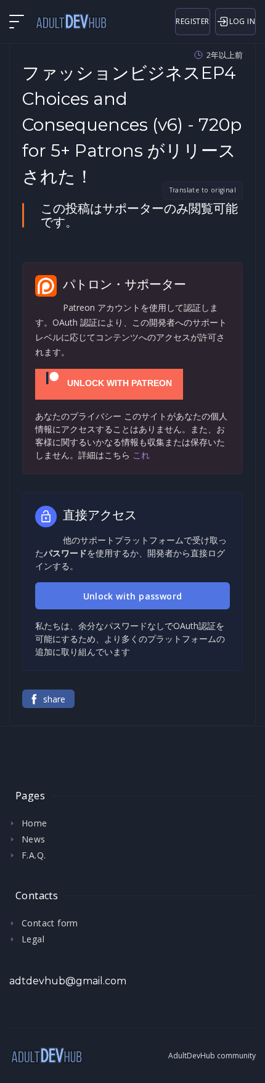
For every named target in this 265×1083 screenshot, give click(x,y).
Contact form (50, 923)
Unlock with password (132, 596)
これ (141, 455)
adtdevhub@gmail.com (67, 981)
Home (34, 823)
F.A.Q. (34, 855)
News (34, 839)
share (54, 699)
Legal (33, 939)
